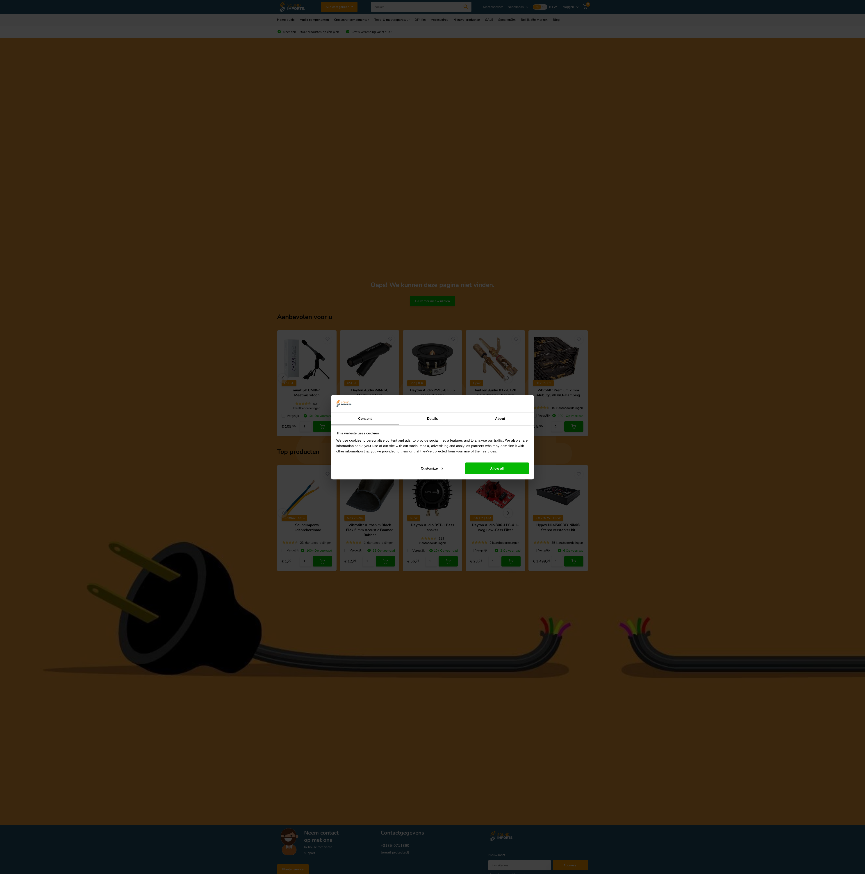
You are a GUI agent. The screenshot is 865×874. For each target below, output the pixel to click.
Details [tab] (432, 418)
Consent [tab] (365, 418)
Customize (429, 468)
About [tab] (500, 418)
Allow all (497, 468)
